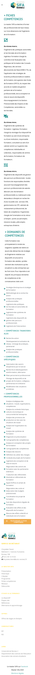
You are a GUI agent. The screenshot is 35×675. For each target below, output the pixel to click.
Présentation (6, 571)
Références (5, 603)
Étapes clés (5, 600)
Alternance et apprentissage (11, 605)
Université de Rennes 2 (9, 651)
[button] (17, 521)
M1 (2, 631)
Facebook (24, 666)
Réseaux (4, 584)
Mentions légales (17, 673)
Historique (5, 574)
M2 (2, 634)
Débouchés (5, 586)
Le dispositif (5, 598)
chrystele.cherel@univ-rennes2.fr (15, 559)
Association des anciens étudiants (13, 656)
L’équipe (4, 576)
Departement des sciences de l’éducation (16, 654)
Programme (5, 579)
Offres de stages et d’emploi (11, 619)
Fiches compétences (8, 581)
